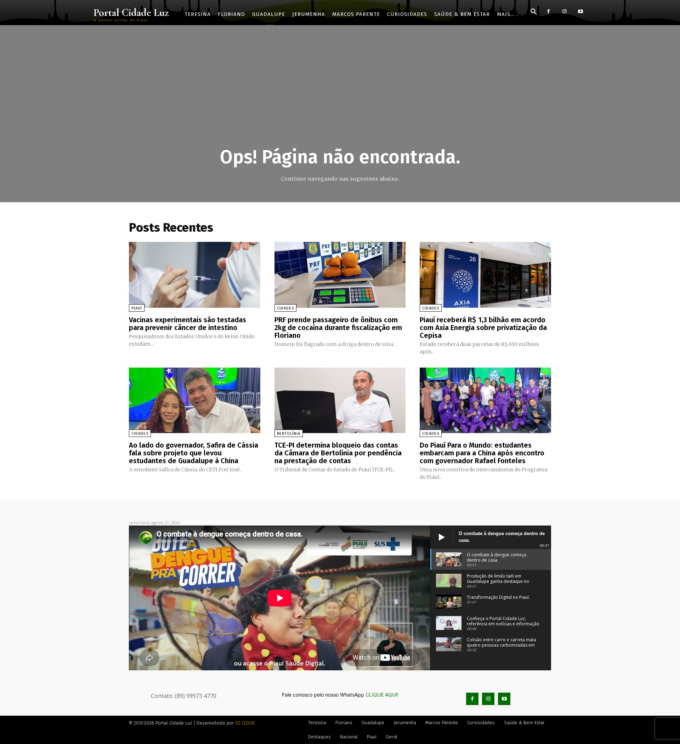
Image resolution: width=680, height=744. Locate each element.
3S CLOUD (245, 723)
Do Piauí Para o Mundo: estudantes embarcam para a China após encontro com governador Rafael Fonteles (482, 453)
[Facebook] (548, 11)
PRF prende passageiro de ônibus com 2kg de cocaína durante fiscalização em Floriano (338, 328)
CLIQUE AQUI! (382, 695)
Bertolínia (288, 433)
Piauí (136, 308)
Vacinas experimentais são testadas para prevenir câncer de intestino (187, 324)
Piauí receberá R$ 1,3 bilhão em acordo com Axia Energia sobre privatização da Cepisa (483, 328)
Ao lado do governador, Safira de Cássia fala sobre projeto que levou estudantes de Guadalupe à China (193, 453)
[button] (533, 12)
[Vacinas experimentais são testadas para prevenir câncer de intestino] (194, 274)
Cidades (285, 308)
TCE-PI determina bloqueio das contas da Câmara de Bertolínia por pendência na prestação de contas (338, 453)
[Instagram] (564, 11)
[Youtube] (580, 11)
